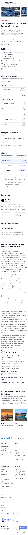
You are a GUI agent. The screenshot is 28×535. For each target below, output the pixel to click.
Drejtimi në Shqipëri (19, 453)
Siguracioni (7, 186)
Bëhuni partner (5, 469)
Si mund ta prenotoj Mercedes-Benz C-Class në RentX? (13, 356)
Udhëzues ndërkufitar (20, 462)
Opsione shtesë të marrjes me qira (19, 458)
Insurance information (20, 455)
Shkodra (3, 510)
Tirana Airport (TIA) (6, 497)
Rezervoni (22, 527)
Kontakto (17, 481)
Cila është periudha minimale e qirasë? (13, 382)
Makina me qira (5, 446)
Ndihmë (3, 489)
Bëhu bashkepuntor (6, 472)
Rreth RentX (18, 469)
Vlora (2, 505)
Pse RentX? (4, 474)
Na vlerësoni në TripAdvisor (5, 480)
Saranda (3, 507)
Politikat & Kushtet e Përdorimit (20, 475)
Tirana (2, 500)
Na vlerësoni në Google (7, 483)
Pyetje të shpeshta (6, 486)
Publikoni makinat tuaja (20, 478)
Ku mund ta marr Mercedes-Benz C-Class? (12, 378)
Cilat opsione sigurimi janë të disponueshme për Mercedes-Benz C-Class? (12, 373)
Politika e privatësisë (20, 472)
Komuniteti (4, 477)
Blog (16, 446)
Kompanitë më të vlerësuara (5, 449)
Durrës (2, 502)
